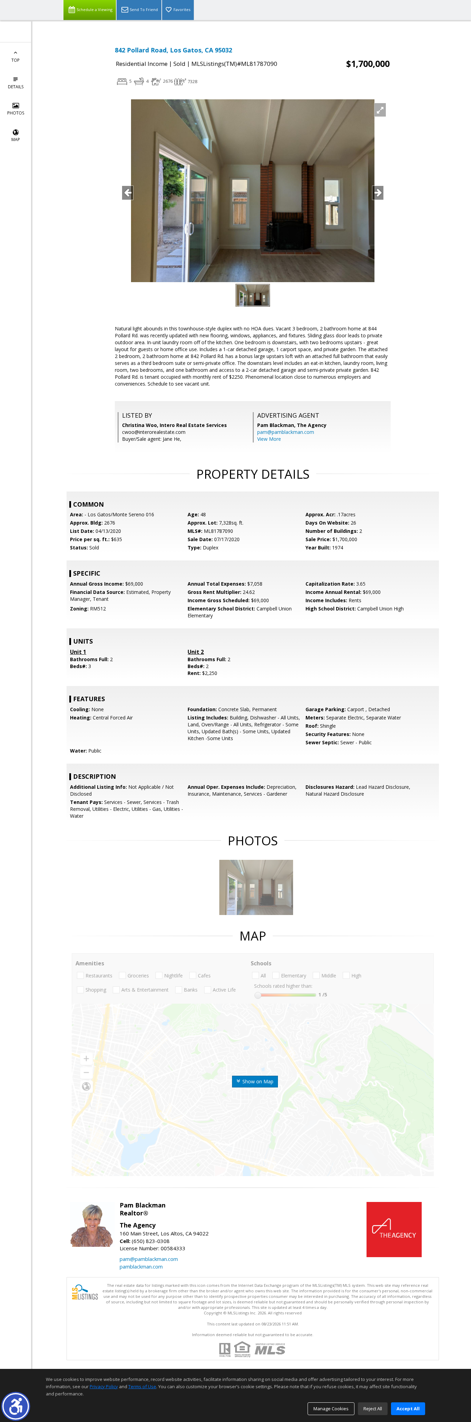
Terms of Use (142, 1386)
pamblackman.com (141, 1266)
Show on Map (257, 1081)
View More (269, 439)
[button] (15, 1406)
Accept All (408, 1408)
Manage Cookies (331, 1408)
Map (15, 139)
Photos (15, 113)
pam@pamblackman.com (285, 432)
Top (15, 60)
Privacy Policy (104, 1386)
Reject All (372, 1408)
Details (15, 87)
